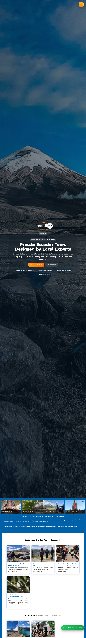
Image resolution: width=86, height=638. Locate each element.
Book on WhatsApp (36, 264)
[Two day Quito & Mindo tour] (43, 629)
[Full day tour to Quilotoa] (43, 553)
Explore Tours (51, 264)
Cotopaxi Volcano (49, 511)
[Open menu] (81, 4)
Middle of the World (71, 511)
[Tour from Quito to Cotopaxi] (18, 553)
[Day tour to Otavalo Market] (67, 553)
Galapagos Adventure (7, 511)
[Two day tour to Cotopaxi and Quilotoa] (18, 629)
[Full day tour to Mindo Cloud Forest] (18, 584)
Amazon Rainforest (28, 511)
